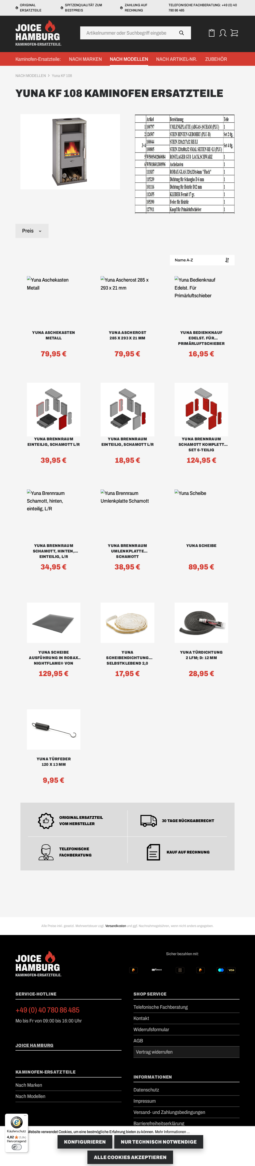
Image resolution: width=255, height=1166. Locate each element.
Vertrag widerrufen (154, 1052)
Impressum (144, 1101)
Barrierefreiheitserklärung (158, 1123)
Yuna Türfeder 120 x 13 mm (54, 762)
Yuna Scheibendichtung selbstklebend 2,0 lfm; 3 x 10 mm (127, 658)
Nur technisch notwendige (159, 1142)
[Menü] (25, 1117)
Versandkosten (115, 926)
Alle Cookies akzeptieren (130, 1157)
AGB (138, 1040)
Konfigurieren (85, 1142)
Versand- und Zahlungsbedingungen (169, 1112)
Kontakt (141, 1018)
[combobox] (126, 32)
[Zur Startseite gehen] (40, 33)
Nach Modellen (30, 1096)
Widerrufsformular (151, 1029)
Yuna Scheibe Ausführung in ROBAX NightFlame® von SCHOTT (53, 658)
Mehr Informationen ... (172, 1132)
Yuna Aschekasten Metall (53, 335)
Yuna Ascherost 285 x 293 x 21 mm (127, 335)
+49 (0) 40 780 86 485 (47, 1010)
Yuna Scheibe (201, 546)
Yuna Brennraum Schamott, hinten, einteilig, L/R (53, 551)
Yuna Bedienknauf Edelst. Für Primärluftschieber (201, 338)
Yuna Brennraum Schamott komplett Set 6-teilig (201, 444)
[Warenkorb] (234, 32)
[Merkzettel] (211, 32)
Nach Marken (28, 1085)
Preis (28, 230)
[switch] (17, 1147)
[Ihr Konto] (222, 32)
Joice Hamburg (34, 1045)
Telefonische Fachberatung (160, 1007)
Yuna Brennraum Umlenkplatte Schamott (127, 551)
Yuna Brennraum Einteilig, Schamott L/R (53, 442)
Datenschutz (146, 1089)
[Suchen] (181, 32)
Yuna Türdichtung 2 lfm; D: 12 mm (201, 655)
